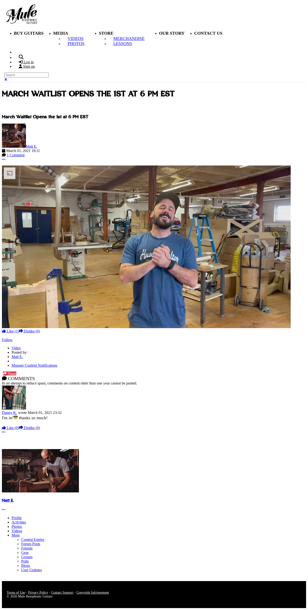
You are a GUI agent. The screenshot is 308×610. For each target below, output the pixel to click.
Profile (17, 518)
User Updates (31, 570)
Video (16, 348)
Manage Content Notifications (34, 365)
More (16, 535)
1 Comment (16, 155)
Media (60, 33)
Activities (19, 522)
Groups (26, 557)
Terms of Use (16, 592)
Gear (25, 552)
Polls (25, 561)
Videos (17, 531)
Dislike (31, 331)
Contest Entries (32, 539)
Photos (17, 526)
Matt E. (31, 146)
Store (106, 33)
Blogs (25, 566)
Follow (7, 340)
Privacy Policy (38, 592)
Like (12, 331)
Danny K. (9, 413)
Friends (26, 548)
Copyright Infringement (93, 592)
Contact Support (62, 592)
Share (11, 373)
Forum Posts (30, 544)
